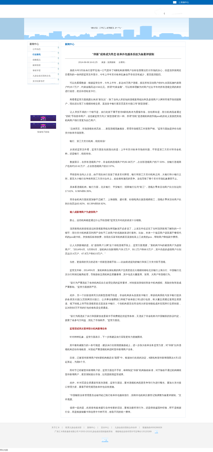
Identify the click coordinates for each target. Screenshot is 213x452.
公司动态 (37, 49)
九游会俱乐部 (128, 11)
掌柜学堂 (37, 70)
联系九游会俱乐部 (73, 427)
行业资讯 (37, 54)
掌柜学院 (176, 11)
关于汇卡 (142, 11)
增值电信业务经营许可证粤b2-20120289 (133, 431)
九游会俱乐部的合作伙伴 (126, 427)
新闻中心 (159, 11)
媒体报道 (37, 65)
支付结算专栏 (39, 81)
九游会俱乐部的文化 (42, 76)
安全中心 (105, 427)
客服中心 (185, 2)
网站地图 (4, 450)
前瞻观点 (37, 60)
